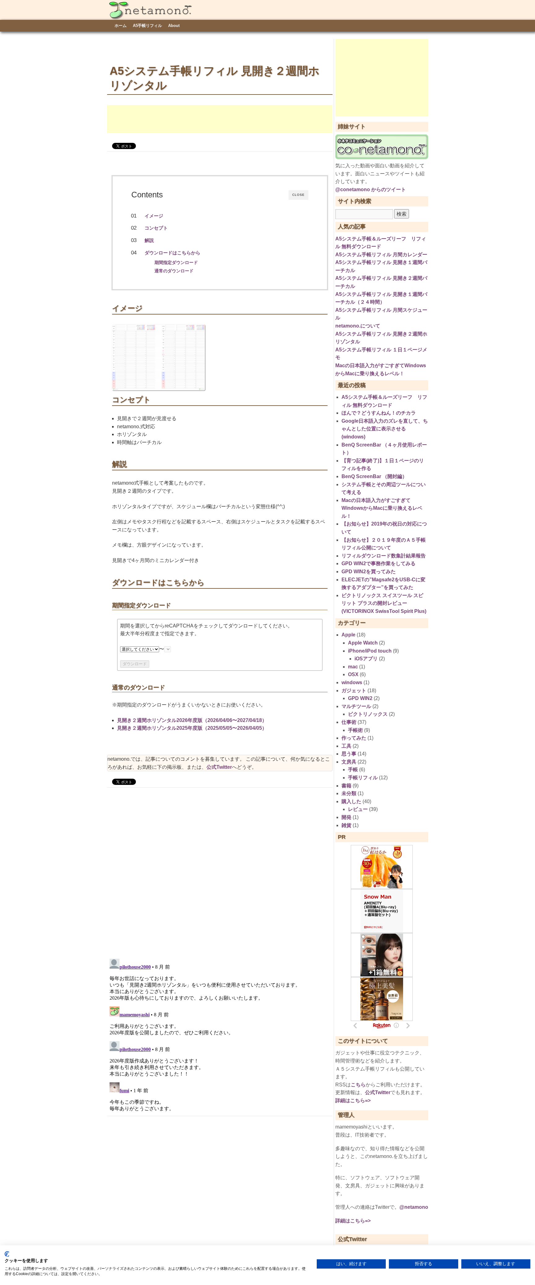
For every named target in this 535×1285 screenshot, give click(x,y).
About (174, 25)
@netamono (413, 1207)
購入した (351, 801)
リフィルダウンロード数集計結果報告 (383, 555)
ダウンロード (135, 664)
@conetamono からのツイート (370, 189)
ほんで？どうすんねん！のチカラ (378, 413)
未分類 (348, 793)
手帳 (353, 769)
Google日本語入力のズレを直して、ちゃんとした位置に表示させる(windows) (384, 428)
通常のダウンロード (174, 271)
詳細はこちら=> (353, 1100)
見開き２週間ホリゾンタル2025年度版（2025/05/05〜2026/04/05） (192, 728)
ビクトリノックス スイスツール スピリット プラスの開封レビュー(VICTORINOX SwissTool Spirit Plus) (383, 603)
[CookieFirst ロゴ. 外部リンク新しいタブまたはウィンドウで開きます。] (7, 1254)
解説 (149, 240)
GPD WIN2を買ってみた (368, 571)
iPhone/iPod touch (370, 651)
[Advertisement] (220, 119)
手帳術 (355, 730)
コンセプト (156, 228)
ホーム (121, 25)
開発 (346, 817)
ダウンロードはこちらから (172, 252)
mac (353, 666)
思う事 (348, 753)
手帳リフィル (363, 777)
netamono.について (357, 325)
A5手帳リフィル (147, 25)
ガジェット (353, 690)
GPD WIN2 (360, 698)
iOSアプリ (366, 658)
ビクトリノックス (368, 714)
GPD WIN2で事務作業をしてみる (378, 563)
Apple (348, 634)
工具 (346, 746)
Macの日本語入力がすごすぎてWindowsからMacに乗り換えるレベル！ (381, 508)
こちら (358, 1084)
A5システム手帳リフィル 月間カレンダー (381, 254)
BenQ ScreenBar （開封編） (374, 476)
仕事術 (348, 722)
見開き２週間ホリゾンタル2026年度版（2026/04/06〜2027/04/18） (192, 720)
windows (351, 682)
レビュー (358, 809)
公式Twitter (219, 767)
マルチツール (356, 706)
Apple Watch (363, 642)
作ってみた (353, 738)
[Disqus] (220, 872)
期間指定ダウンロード (176, 262)
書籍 (346, 785)
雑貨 (346, 825)
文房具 (348, 761)
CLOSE (298, 194)
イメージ (154, 215)
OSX (353, 674)
